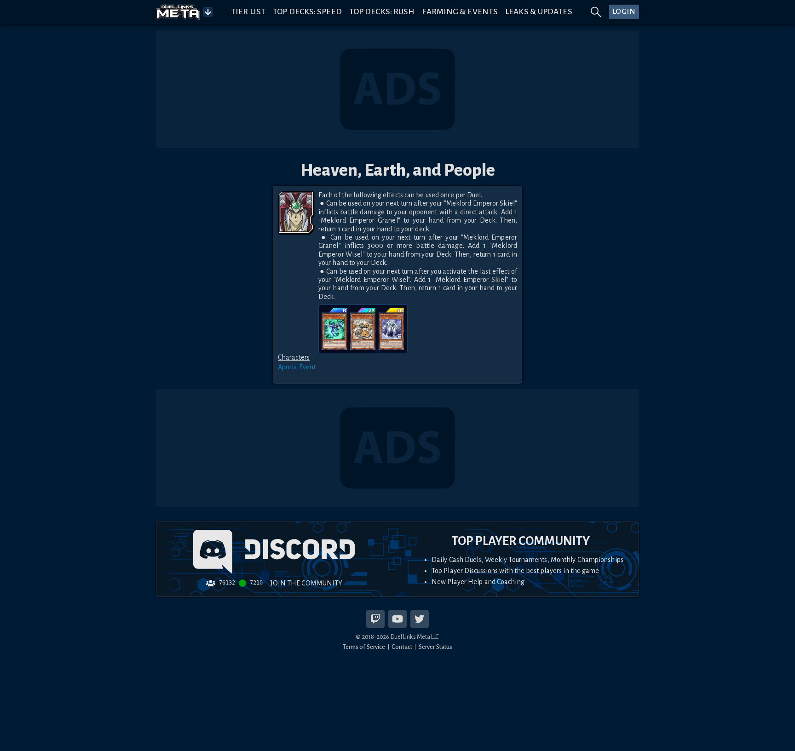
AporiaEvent (297, 367)
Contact (402, 646)
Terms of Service (364, 646)
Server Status (435, 646)
